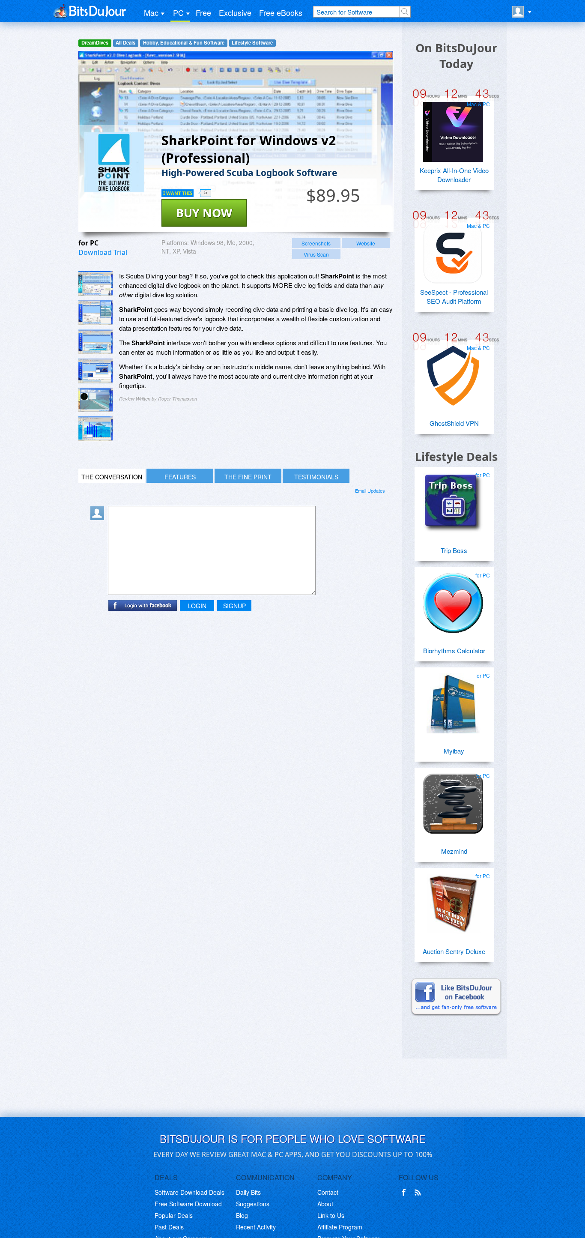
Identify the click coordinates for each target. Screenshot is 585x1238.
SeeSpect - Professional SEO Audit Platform (454, 296)
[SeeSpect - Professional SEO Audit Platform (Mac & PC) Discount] (453, 250)
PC (178, 12)
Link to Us (330, 1215)
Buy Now (204, 213)
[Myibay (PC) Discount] (453, 700)
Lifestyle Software (252, 42)
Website (365, 243)
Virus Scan (316, 254)
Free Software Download (188, 1203)
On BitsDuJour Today (456, 56)
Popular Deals (174, 1215)
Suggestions (252, 1203)
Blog (242, 1215)
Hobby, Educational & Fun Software (183, 42)
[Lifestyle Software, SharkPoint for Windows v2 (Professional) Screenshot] (95, 400)
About (325, 1203)
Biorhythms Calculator (454, 650)
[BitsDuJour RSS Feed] (419, 1192)
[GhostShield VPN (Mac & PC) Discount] (453, 372)
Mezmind (454, 850)
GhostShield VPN (454, 423)
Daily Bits (248, 1192)
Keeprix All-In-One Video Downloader (454, 175)
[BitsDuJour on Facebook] (405, 1192)
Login (197, 605)
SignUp (234, 605)
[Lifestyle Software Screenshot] (95, 312)
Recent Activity (256, 1227)
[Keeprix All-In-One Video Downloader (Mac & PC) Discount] (453, 128)
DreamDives (94, 42)
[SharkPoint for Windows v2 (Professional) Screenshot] (95, 283)
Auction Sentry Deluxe (454, 951)
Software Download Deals (189, 1192)
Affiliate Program (339, 1227)
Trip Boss (454, 550)
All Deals (125, 42)
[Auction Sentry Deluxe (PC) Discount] (453, 900)
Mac (151, 12)
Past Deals (169, 1227)
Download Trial (102, 252)
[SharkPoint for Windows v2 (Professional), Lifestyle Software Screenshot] (95, 341)
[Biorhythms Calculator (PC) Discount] (453, 599)
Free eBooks (280, 12)
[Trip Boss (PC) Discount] (453, 499)
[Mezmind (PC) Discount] (453, 800)
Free (203, 12)
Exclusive (235, 12)
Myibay (454, 750)
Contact (327, 1192)
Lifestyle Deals (456, 456)
